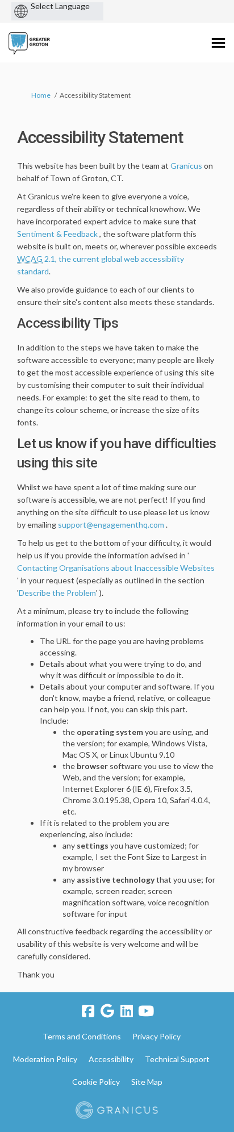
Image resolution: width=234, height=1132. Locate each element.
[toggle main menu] (218, 43)
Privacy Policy (156, 1036)
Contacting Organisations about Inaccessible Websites (116, 568)
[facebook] (88, 1011)
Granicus (186, 165)
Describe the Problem (57, 593)
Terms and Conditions (82, 1036)
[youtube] (146, 1011)
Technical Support (177, 1059)
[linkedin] (126, 1011)
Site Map (146, 1082)
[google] (107, 1011)
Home (41, 95)
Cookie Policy (96, 1082)
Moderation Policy (45, 1059)
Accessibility (111, 1059)
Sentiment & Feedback (57, 234)
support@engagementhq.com (111, 524)
